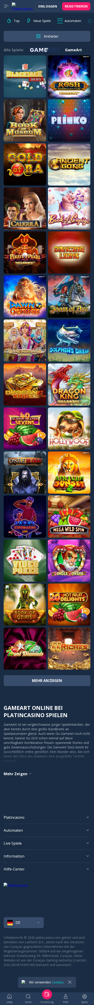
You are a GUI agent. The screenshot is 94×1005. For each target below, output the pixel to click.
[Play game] (25, 76)
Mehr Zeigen (15, 773)
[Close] (70, 982)
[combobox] (47, 922)
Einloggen (47, 6)
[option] (13, 20)
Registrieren (76, 6)
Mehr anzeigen (47, 680)
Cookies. (58, 982)
